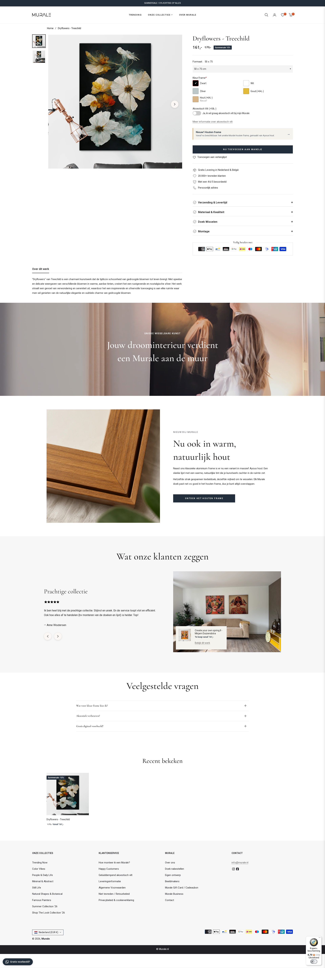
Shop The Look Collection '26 (48, 912)
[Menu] (320, 938)
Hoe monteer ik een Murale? (114, 862)
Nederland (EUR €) (48, 932)
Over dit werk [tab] (40, 269)
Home (50, 28)
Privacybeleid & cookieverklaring (116, 900)
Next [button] (174, 104)
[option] (115, 102)
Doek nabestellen (174, 868)
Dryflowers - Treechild (58, 819)
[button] (266, 14)
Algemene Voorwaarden (112, 887)
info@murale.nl (240, 862)
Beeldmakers (172, 881)
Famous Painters (41, 900)
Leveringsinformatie (110, 881)
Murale (45, 938)
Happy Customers (109, 868)
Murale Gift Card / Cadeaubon (181, 887)
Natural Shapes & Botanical (47, 893)
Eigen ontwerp (173, 875)
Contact (169, 900)
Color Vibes (38, 868)
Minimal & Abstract (42, 881)
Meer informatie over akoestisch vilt (213, 121)
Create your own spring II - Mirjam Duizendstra (208, 632)
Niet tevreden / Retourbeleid (114, 893)
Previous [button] (55, 104)
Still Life (36, 887)
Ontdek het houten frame (204, 498)
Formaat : (203, 61)
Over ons (170, 862)
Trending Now (39, 862)
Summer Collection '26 (44, 906)
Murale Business (174, 893)
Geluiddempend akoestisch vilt (115, 875)
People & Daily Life (42, 875)
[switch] (313, 962)
